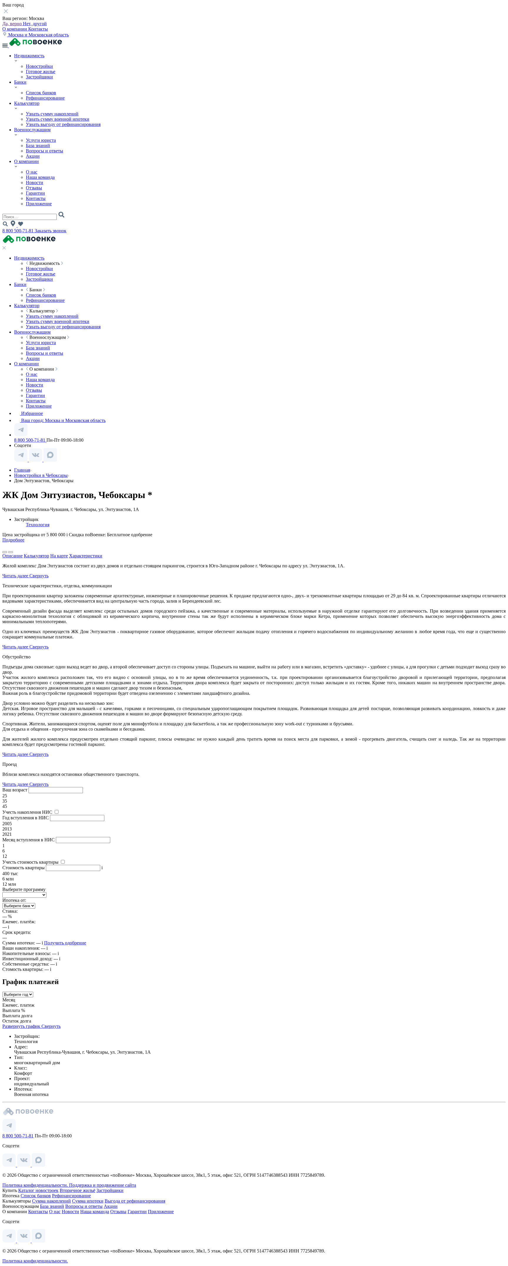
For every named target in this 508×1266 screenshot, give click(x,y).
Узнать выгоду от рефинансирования (63, 124)
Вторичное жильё (77, 1190)
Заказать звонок (50, 230)
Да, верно (12, 23)
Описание (12, 555)
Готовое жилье (40, 71)
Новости (34, 182)
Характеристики (85, 555)
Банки (20, 82)
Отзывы (34, 187)
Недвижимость (29, 55)
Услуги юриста (41, 140)
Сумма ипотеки (87, 1200)
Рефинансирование (45, 97)
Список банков (41, 92)
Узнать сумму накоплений (52, 113)
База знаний (38, 145)
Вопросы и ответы (44, 150)
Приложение (39, 203)
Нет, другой (35, 23)
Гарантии (35, 193)
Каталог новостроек (38, 1190)
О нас (31, 171)
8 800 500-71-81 (18, 230)
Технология (37, 524)
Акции (33, 156)
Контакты (38, 28)
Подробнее (13, 539)
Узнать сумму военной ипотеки (57, 119)
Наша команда (40, 177)
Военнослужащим (32, 129)
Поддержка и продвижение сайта (102, 1185)
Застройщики (39, 76)
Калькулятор (26, 103)
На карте (59, 555)
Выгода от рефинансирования (135, 1200)
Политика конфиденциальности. (35, 1185)
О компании (15, 28)
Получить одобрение (65, 942)
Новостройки (39, 66)
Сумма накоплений (51, 1200)
